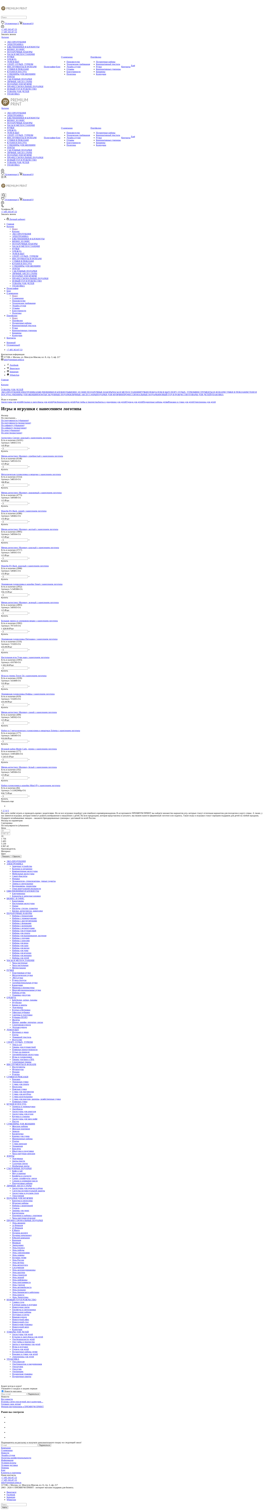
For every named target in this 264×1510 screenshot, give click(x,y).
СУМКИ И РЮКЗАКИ (236, 392)
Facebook (14, 365)
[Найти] (2, 20)
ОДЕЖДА (152, 392)
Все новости (7, 1399)
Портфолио (17, 320)
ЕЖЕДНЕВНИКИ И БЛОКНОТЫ (53, 392)
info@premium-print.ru (14, 359)
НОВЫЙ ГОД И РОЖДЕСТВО (174, 394)
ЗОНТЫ (42, 394)
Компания (6, 1448)
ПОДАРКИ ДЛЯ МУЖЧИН (109, 394)
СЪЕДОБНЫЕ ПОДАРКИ (58, 394)
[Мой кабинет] (2, 27)
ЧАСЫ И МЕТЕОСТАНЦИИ (126, 392)
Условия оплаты (8, 1463)
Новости (5, 1453)
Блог (3, 1470)
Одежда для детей (134, 402)
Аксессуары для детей (11, 402)
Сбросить (16, 856)
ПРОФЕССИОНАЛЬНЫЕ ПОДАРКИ (141, 394)
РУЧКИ (144, 392)
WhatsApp (14, 375)
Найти (4, 1507)
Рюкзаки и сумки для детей (181, 402)
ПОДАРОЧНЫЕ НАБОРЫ (99, 392)
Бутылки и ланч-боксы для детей (37, 402)
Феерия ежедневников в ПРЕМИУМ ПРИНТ (22, 1406)
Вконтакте (15, 368)
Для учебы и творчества (86, 402)
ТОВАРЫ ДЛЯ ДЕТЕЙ (200, 394)
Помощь (5, 1468)
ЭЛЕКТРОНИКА (28, 392)
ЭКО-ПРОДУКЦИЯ (10, 392)
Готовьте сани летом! (11, 1404)
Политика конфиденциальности (16, 1458)
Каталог (16, 231)
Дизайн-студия (8, 1455)
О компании (18, 298)
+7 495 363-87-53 (9, 29)
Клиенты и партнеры (11, 1472)
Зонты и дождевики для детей (112, 402)
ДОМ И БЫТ (163, 392)
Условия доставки (9, 1465)
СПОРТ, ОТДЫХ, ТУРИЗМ (182, 392)
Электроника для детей (205, 402)
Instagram (14, 372)
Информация (7, 1460)
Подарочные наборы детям (155, 402)
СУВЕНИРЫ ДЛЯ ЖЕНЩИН (24, 394)
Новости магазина (13, 1391)
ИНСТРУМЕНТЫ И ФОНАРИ (210, 392)
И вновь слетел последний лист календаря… (22, 1401)
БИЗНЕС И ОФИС (78, 392)
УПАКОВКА (217, 394)
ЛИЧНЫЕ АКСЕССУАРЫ (83, 394)
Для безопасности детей (64, 402)
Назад (15, 229)
